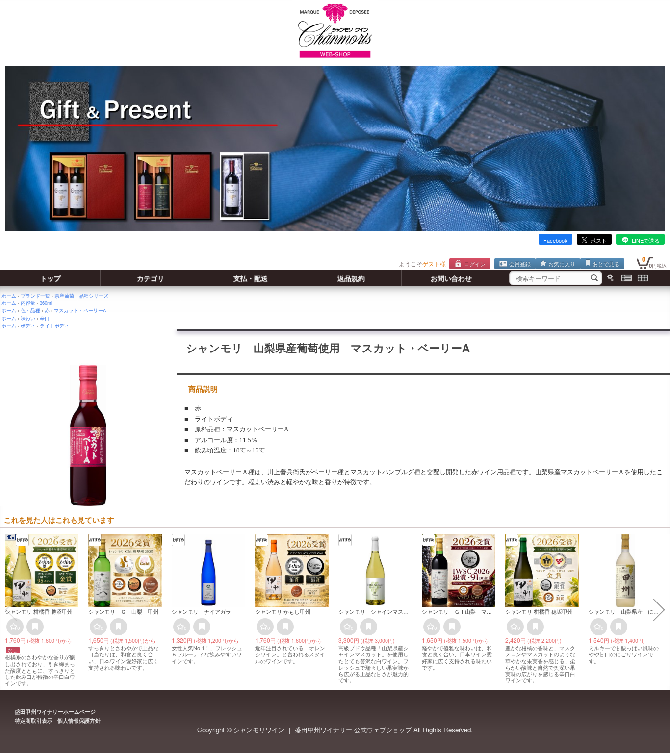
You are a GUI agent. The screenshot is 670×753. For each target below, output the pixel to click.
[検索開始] (594, 278)
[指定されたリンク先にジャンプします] (335, 229)
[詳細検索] (610, 278)
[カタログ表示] (643, 278)
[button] (11, 610)
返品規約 (351, 278)
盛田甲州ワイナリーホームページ (55, 711)
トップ (50, 278)
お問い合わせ (451, 278)
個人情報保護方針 (79, 720)
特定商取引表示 (33, 720)
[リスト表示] (626, 278)
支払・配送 (250, 278)
